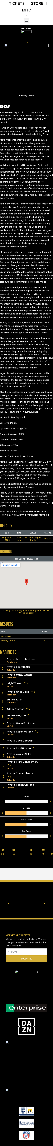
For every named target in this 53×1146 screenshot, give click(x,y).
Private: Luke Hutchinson (21, 659)
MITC (26, 10)
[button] (26, 20)
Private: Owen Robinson (21, 723)
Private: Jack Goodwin (20, 740)
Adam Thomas (15, 709)
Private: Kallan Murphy (20, 731)
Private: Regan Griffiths (20, 785)
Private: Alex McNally (19, 754)
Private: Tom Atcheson (20, 773)
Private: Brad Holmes (19, 748)
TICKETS (17, 3)
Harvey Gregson (16, 715)
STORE (37, 3)
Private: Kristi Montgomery (22, 762)
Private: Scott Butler (18, 667)
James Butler (14, 699)
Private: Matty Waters (19, 674)
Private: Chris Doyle (18, 692)
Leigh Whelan (14, 683)
